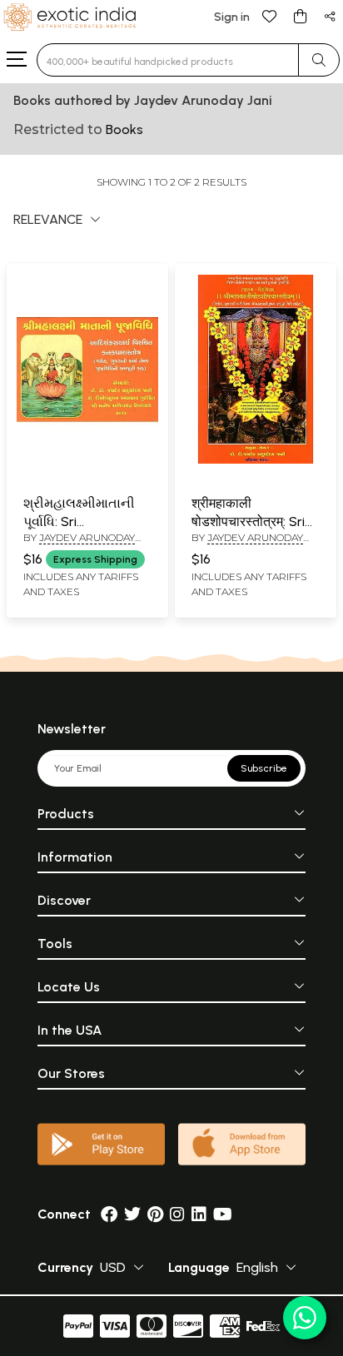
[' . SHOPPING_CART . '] (300, 15)
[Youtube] (222, 1214)
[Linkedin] (198, 1214)
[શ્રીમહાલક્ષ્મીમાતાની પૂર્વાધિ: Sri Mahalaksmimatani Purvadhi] (87, 460)
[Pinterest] (155, 1214)
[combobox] (168, 60)
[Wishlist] (270, 15)
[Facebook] (109, 1214)
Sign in (232, 17)
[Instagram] (177, 1214)
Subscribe (264, 768)
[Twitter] (132, 1214)
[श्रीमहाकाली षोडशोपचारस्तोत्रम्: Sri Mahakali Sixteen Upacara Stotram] (255, 460)
